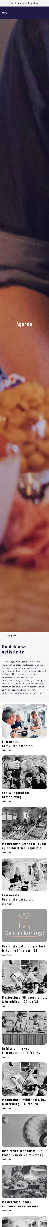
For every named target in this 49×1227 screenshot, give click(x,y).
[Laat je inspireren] (3, 635)
